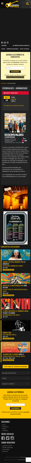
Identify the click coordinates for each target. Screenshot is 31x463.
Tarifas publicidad (8, 447)
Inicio (4, 425)
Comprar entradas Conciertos (21, 45)
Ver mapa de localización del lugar (14, 105)
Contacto (5, 451)
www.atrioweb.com (22, 459)
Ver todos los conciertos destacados (16, 366)
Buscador (4, 45)
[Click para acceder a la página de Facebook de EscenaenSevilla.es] (2, 43)
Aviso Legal (6, 449)
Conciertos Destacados (12, 49)
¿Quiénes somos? (7, 446)
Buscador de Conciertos (9, 373)
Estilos (3, 49)
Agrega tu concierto (8, 383)
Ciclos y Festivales (24, 49)
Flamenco (5, 430)
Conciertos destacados (10, 246)
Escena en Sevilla (12, 4)
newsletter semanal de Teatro (15, 77)
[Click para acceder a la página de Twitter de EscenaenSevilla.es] (5, 43)
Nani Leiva (23, 457)
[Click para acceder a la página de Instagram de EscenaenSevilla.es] (8, 43)
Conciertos (4, 83)
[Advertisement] (15, 24)
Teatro (4, 428)
